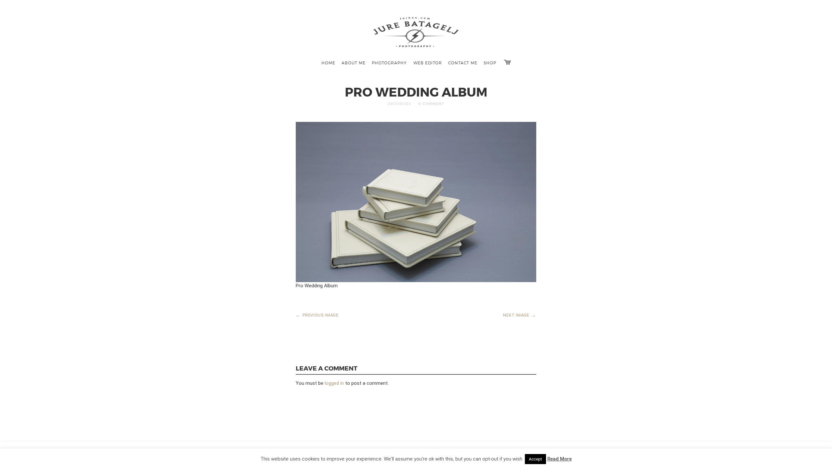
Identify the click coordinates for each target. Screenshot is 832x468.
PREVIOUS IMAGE (317, 315)
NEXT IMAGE (519, 315)
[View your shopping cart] (507, 62)
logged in (334, 383)
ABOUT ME (354, 62)
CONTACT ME (462, 62)
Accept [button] (535, 459)
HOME (328, 62)
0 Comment (431, 103)
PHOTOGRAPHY (389, 62)
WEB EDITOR (427, 62)
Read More (559, 459)
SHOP (490, 62)
